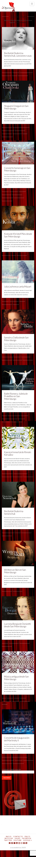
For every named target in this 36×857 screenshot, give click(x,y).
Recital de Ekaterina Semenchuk (13, 512)
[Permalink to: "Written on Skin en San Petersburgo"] (18, 553)
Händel (16, 696)
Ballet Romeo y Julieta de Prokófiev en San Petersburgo (16, 396)
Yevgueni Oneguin (7, 135)
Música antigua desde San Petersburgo (16, 678)
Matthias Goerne (17, 193)
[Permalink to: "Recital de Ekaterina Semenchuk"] (18, 495)
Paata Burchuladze (7, 196)
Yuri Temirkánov (7, 199)
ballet (4, 414)
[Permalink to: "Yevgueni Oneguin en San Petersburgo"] (18, 91)
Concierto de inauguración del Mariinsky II (16, 739)
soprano (16, 303)
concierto (15, 71)
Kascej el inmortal (7, 472)
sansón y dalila (17, 358)
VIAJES (17, 838)
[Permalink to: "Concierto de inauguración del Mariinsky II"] (18, 721)
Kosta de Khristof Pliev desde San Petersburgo (18, 235)
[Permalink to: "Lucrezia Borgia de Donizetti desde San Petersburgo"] (18, 608)
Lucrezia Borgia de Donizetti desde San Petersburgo (17, 625)
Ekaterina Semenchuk (26, 71)
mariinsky (24, 414)
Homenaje (22, 190)
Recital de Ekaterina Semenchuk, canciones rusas (18, 54)
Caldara (10, 696)
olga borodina (25, 355)
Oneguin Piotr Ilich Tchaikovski (20, 126)
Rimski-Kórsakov (7, 475)
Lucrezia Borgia (14, 641)
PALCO (27, 836)
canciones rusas (7, 71)
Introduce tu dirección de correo (11, 769)
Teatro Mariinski (7, 132)
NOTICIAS (9, 838)
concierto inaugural (8, 759)
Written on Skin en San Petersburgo (15, 571)
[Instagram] (21, 843)
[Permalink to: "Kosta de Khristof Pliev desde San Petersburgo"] (18, 218)
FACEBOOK (26, 838)
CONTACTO (18, 836)
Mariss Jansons (6, 193)
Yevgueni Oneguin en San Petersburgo (16, 107)
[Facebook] (9, 843)
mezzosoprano (6, 74)
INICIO (8, 836)
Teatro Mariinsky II (18, 762)
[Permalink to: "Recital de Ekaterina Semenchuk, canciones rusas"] (18, 38)
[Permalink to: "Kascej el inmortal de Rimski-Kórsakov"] (18, 437)
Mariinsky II (18, 759)
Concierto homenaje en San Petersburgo (17, 169)
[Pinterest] (24, 843)
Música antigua (6, 699)
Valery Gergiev (17, 132)
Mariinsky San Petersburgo (9, 417)
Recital (14, 74)
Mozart (22, 300)
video (25, 132)
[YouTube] (19, 843)
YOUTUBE (17, 840)
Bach (4, 696)
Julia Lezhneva (14, 300)
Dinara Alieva (13, 190)
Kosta (13, 254)
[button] (32, 4)
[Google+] (14, 843)
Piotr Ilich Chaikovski (8, 129)
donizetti (5, 641)
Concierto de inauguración (19, 755)
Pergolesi (15, 699)
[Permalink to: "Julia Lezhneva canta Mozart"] (18, 271)
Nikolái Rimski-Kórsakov (20, 472)
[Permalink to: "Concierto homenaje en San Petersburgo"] (18, 153)
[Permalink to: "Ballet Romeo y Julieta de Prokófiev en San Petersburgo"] (18, 377)
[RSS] (26, 843)
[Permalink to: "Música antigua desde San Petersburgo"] (18, 662)
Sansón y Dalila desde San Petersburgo (16, 338)
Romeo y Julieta (6, 420)
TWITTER (8, 840)
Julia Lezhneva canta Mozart (17, 286)
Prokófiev (21, 417)
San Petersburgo (23, 74)
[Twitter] (12, 843)
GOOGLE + (27, 840)
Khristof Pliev (6, 254)
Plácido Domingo (28, 759)
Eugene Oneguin (7, 126)
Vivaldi (4, 703)
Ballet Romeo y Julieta (14, 414)
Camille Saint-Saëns (7, 355)
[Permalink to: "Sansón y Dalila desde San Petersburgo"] (18, 321)
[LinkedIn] (17, 843)
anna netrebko (6, 755)
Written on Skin (17, 590)
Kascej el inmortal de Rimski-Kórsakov (17, 453)
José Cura (17, 355)
